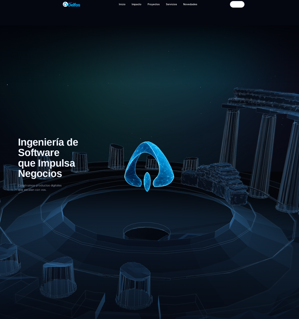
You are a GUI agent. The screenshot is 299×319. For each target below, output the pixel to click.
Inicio (122, 4)
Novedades (190, 4)
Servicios (171, 4)
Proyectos (154, 4)
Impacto (136, 4)
